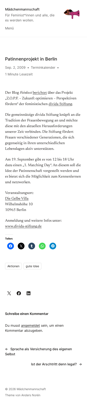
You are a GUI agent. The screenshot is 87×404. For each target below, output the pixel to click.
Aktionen (13, 266)
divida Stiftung (60, 104)
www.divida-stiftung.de (23, 226)
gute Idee (32, 266)
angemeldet (30, 325)
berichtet (40, 93)
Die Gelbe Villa (17, 199)
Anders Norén (30, 395)
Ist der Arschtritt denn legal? (54, 364)
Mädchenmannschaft (22, 9)
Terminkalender (43, 67)
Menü (9, 28)
